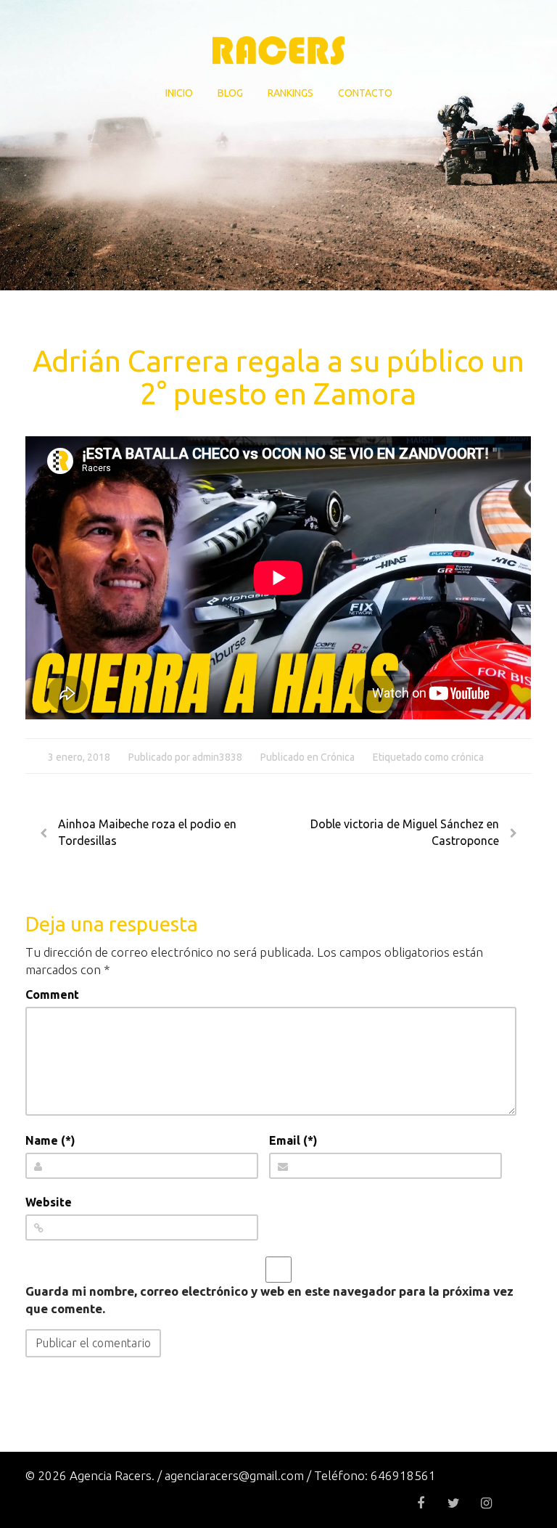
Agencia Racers (278, 50)
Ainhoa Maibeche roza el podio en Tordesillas (147, 832)
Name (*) (50, 1140)
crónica (467, 757)
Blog (230, 93)
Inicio (179, 93)
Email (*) (293, 1140)
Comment (52, 994)
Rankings (290, 93)
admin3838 (217, 757)
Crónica (338, 757)
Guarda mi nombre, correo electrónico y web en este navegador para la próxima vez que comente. (269, 1299)
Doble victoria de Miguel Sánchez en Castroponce (404, 832)
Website (48, 1202)
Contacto (365, 93)
